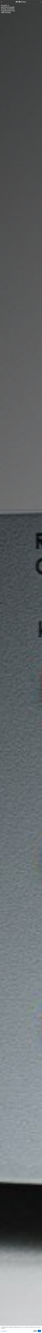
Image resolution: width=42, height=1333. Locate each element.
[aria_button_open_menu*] (1, 2)
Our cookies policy (4, 1330)
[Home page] (20, 2)
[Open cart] (40, 2)
